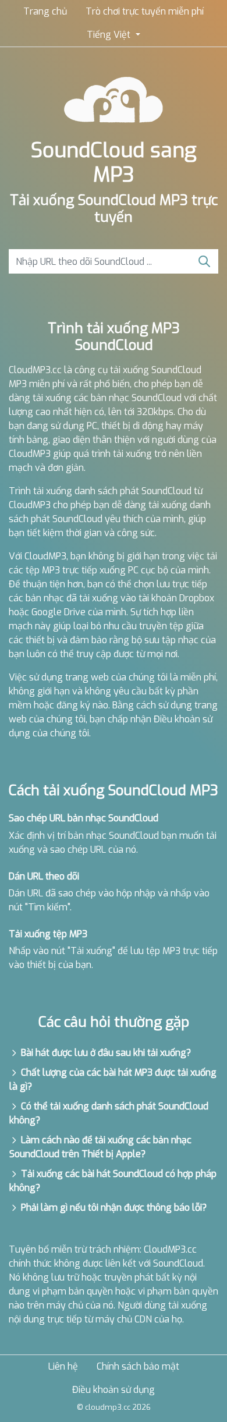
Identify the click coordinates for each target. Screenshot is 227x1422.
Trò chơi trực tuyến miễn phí (145, 11)
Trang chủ (45, 11)
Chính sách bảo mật (138, 1366)
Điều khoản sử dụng (113, 1390)
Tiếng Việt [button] (110, 35)
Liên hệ (63, 1366)
